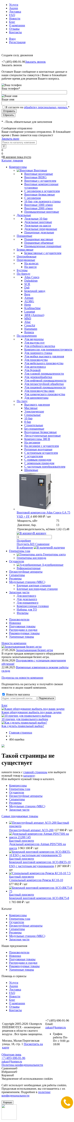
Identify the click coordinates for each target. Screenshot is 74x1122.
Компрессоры (18, 785)
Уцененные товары (21, 636)
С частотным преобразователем (44, 466)
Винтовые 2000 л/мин (38, 208)
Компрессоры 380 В (37, 439)
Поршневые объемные (39, 242)
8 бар (27, 421)
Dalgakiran (31, 280)
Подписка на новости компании (22, 677)
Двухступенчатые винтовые (42, 435)
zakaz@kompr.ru (55, 1027)
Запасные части (19, 809)
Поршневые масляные (38, 239)
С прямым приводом (37, 459)
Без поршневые (34, 428)
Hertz (27, 304)
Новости (14, 18)
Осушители (16, 792)
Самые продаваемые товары (20, 816)
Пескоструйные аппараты (26, 795)
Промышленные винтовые (41, 211)
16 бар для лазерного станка (42, 201)
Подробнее (24, 540)
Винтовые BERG (35, 177)
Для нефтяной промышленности (45, 380)
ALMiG (29, 301)
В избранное (25, 547)
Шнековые (31, 470)
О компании (17, 25)
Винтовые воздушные (38, 173)
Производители (19, 619)
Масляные (31, 408)
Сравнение (42, 544)
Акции (13, 8)
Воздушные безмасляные (40, 432)
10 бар (28, 418)
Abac (27, 322)
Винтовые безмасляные (39, 194)
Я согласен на (37, 107)
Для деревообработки (38, 377)
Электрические (34, 411)
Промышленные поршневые (42, 246)
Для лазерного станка (38, 353)
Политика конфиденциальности (22, 1065)
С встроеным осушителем (41, 452)
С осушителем (33, 456)
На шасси (30, 266)
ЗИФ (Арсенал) (34, 315)
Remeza (29, 332)
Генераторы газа (19, 789)
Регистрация (17, 42)
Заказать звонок (35, 61)
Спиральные (32, 415)
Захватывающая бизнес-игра (34, 650)
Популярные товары (22, 626)
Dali (26, 287)
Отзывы (14, 28)
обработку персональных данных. (46, 107)
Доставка (15, 11)
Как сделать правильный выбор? (23, 726)
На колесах (31, 263)
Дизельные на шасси (37, 225)
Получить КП (26, 544)
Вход (12, 38)
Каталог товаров (12, 160)
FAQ (12, 15)
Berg (27, 294)
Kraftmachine (32, 308)
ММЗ (27, 318)
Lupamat (29, 311)
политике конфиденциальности (26, 1093)
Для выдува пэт (34, 342)
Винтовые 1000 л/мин (38, 204)
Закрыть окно (10, 138)
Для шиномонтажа (36, 397)
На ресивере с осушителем (41, 446)
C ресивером (32, 198)
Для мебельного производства (43, 363)
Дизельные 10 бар (35, 218)
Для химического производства (44, 394)
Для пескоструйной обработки (44, 384)
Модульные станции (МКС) (27, 806)
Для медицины (34, 339)
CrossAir (29, 325)
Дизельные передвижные (40, 229)
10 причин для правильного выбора (25, 719)
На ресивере (32, 442)
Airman (28, 297)
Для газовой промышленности (44, 373)
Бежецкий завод (34, 291)
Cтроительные (33, 425)
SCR (27, 284)
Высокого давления (37, 404)
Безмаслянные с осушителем (42, 253)
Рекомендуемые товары (24, 633)
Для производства (36, 359)
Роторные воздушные (38, 449)
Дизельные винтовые (38, 222)
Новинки (15, 623)
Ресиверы (15, 802)
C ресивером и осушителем (42, 191)
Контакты (15, 32)
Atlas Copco (31, 277)
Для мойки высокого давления (44, 356)
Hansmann (30, 328)
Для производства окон (39, 390)
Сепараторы (17, 799)
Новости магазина (17, 694)
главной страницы (35, 772)
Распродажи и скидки (23, 629)
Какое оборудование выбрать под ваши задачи (31, 712)
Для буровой (32, 370)
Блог (12, 22)
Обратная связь (11, 1054)
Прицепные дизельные (39, 232)
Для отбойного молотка (39, 346)
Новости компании (14, 643)
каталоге (29, 775)
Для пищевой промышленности (45, 387)
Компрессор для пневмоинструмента (48, 349)
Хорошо (7, 1102)
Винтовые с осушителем (40, 180)
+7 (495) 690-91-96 (13, 1058)
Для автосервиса (35, 366)
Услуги (13, 4)
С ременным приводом (39, 463)
